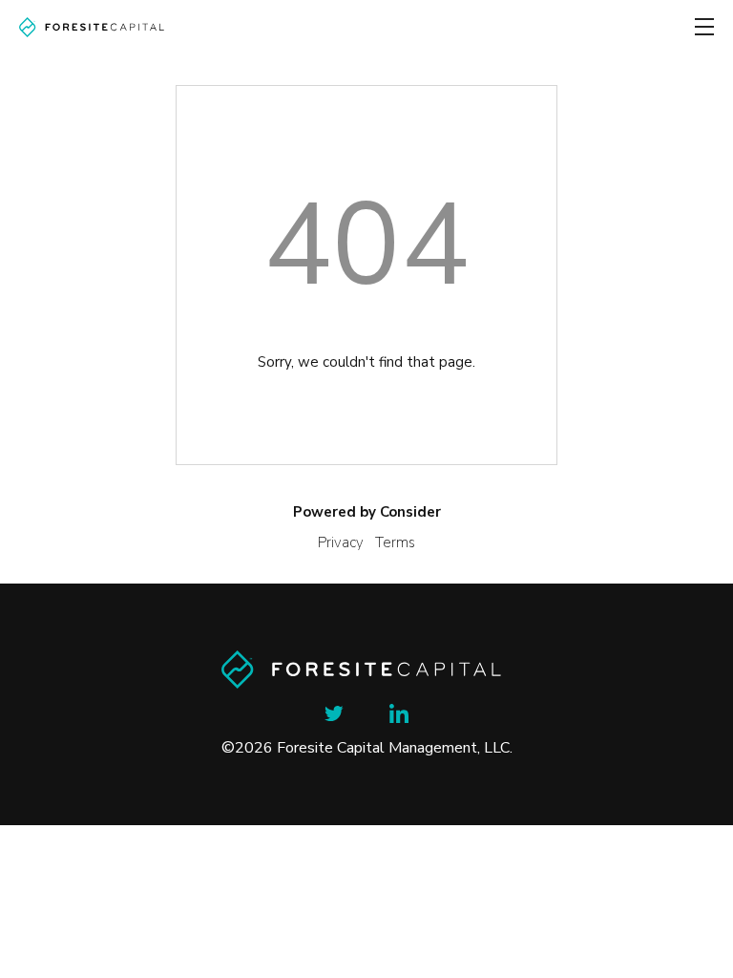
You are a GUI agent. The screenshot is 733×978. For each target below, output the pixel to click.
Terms (395, 542)
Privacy (341, 542)
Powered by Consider (367, 511)
